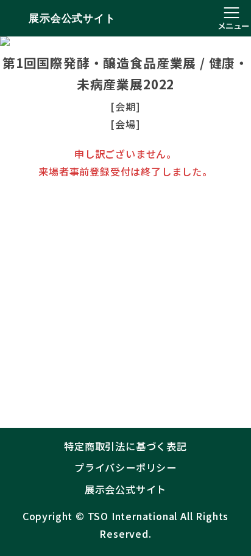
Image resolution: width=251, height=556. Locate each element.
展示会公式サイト (72, 18)
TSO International (133, 516)
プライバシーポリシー (125, 467)
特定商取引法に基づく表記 (125, 446)
